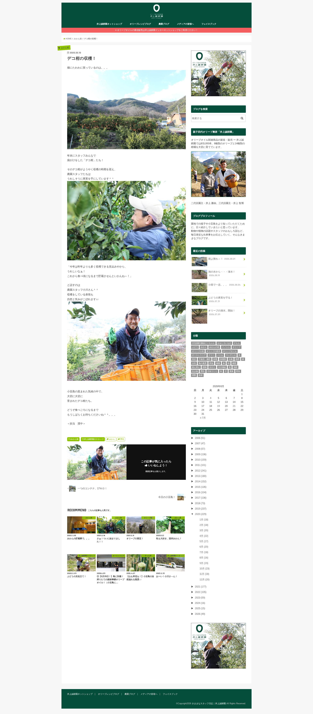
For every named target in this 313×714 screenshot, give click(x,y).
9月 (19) (204, 563)
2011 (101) (200, 465)
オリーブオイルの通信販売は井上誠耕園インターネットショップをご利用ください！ (157, 30)
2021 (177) (200, 586)
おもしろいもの (224, 343)
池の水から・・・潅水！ (221, 273)
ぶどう (195, 347)
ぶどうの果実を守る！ (220, 299)
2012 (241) (200, 470)
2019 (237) (200, 508)
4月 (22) (204, 536)
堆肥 (237, 359)
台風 (231, 359)
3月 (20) (204, 530)
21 (234, 406)
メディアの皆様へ (185, 24)
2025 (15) (200, 608)
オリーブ (236, 347)
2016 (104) (200, 492)
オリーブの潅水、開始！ (221, 312)
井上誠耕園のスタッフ (94, 439)
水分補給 (222, 367)
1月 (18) (204, 519)
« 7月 (203, 417)
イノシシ (226, 347)
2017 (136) (200, 497)
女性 (194, 363)
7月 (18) (204, 552)
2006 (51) (200, 438)
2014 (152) (200, 481)
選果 (231, 371)
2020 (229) (200, 514)
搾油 (211, 363)
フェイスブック (208, 24)
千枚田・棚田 (204, 359)
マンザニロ (231, 355)
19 (218, 406)
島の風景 (203, 363)
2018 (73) (200, 503)
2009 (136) (200, 454)
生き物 (195, 371)
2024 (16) (200, 603)
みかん (112, 439)
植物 (205, 367)
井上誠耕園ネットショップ (109, 24)
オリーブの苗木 (213, 351)
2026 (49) (200, 614)
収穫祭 (223, 359)
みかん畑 (74, 439)
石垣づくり (212, 371)
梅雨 (234, 363)
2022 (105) (200, 592)
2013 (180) (200, 476)
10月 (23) (204, 568)
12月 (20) (204, 579)
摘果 (218, 363)
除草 (201, 375)
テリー (211, 355)
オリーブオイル (230, 351)
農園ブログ (164, 24)
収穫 (215, 359)
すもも (237, 343)
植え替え (196, 367)
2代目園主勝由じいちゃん (203, 343)
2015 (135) (200, 487)
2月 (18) (204, 525)
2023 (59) (200, 597)
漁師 (235, 367)
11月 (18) (204, 574)
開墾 (194, 375)
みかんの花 (214, 347)
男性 (122, 439)
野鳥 (238, 371)
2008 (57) (200, 448)
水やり (212, 367)
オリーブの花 (198, 351)
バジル (220, 355)
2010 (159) (200, 459)
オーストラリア (199, 355)
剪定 (194, 359)
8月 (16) (204, 557)
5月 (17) (204, 541)
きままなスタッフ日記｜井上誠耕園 (209, 703)
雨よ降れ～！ (221, 259)
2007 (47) (200, 443)
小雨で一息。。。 (224, 284)
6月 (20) (204, 546)
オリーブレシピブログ (140, 24)
